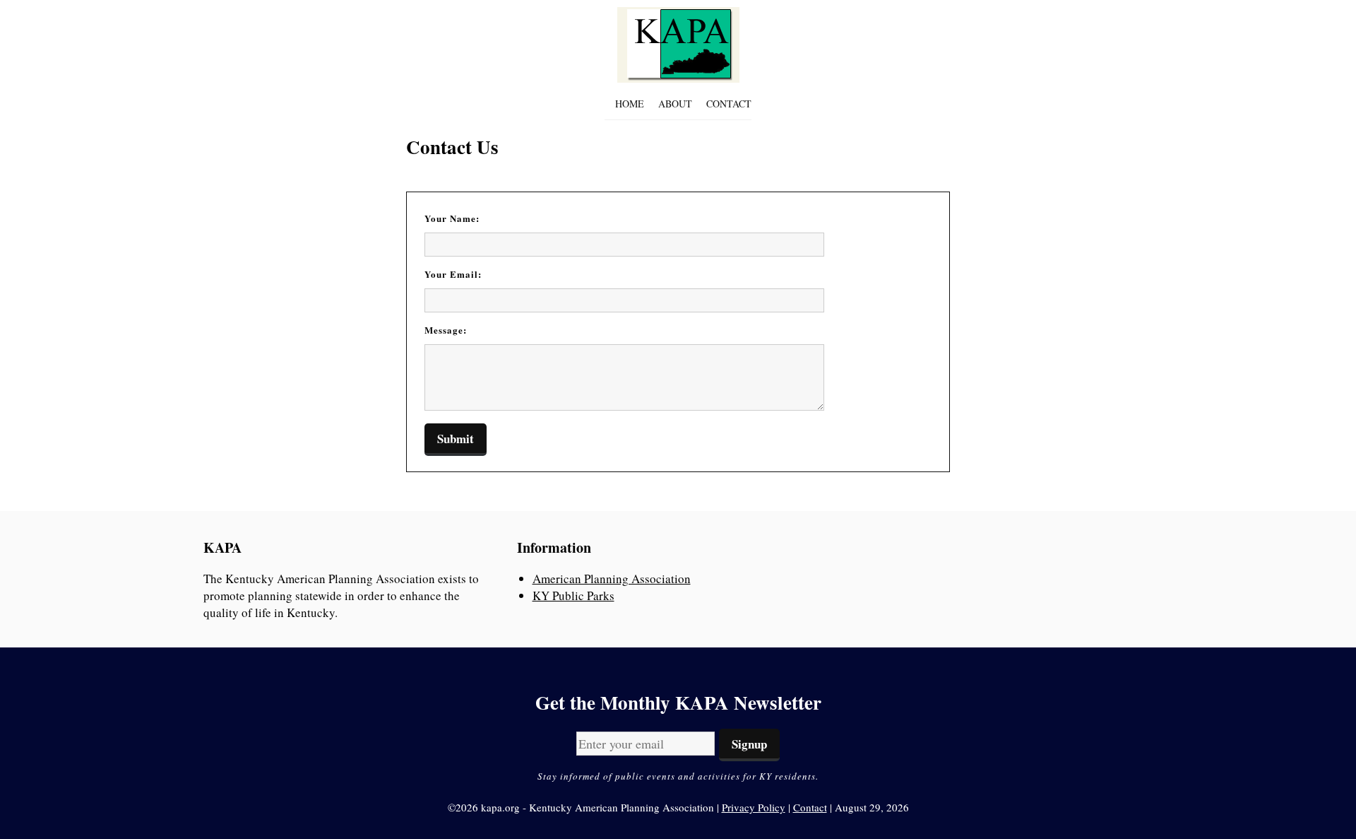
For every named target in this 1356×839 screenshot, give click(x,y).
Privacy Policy (753, 807)
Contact (728, 103)
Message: (445, 329)
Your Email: (453, 274)
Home (629, 103)
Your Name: (452, 218)
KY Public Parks (573, 595)
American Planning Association (612, 578)
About (675, 103)
